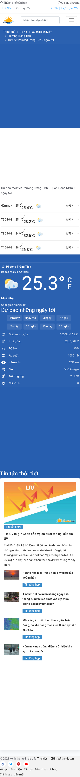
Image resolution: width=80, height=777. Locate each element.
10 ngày (31, 326)
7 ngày (14, 326)
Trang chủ (9, 31)
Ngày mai (31, 317)
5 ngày (64, 317)
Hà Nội (6, 8)
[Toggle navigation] (71, 20)
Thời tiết (42, 758)
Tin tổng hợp (13, 526)
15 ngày (47, 326)
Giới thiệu (16, 769)
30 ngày (64, 326)
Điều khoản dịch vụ (46, 769)
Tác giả (28, 769)
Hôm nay (14, 317)
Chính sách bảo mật (12, 774)
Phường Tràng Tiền (19, 35)
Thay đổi (24, 8)
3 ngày (47, 317)
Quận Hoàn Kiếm (42, 31)
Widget (4, 769)
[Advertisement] (40, 86)
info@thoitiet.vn (64, 758)
